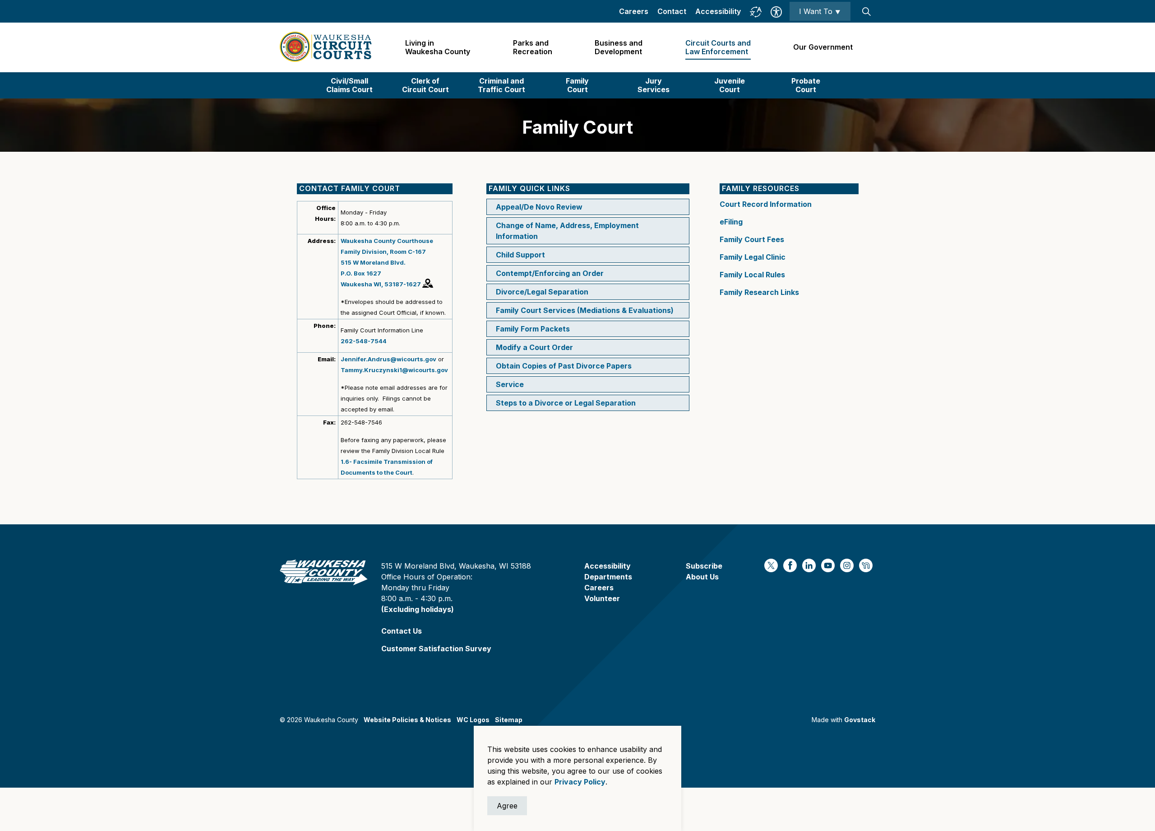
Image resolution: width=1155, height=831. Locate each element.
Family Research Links (759, 292)
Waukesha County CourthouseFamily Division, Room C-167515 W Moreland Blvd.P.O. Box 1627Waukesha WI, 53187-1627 (387, 262)
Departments (608, 576)
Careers (633, 11)
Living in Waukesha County (437, 47)
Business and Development (618, 47)
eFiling (731, 221)
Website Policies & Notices (407, 720)
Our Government (823, 46)
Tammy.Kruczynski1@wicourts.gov (394, 369)
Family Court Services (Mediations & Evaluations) (585, 310)
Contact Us (401, 630)
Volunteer (602, 598)
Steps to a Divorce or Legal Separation (566, 402)
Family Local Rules (752, 274)
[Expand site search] (866, 11)
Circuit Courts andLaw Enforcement (718, 47)
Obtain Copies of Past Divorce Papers (564, 365)
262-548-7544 (364, 341)
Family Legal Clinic (752, 256)
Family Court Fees (752, 239)
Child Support (520, 254)
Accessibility (718, 11)
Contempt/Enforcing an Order (550, 273)
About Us (702, 576)
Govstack (859, 720)
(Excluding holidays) (417, 609)
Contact (671, 11)
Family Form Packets (533, 328)
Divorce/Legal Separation (542, 291)
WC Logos (473, 720)
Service (510, 384)
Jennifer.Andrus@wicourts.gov (388, 359)
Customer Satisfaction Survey (436, 648)
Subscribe (704, 565)
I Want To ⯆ (820, 11)
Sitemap (508, 720)
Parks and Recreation (532, 47)
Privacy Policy (579, 781)
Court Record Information (766, 204)
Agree (507, 805)
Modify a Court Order (534, 347)
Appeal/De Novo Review (539, 206)
